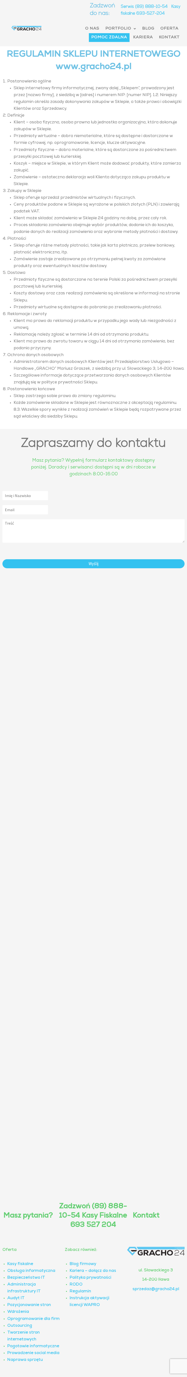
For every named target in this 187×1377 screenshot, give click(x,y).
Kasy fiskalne (20, 1264)
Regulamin (80, 1291)
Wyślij (94, 563)
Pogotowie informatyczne (33, 1346)
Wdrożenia (18, 1312)
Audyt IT (16, 1298)
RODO (76, 1285)
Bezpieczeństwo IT (26, 1278)
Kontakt (169, 38)
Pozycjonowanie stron (29, 1305)
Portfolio (118, 29)
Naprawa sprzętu (25, 1360)
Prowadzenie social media (33, 1353)
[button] (121, 28)
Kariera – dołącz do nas (93, 1271)
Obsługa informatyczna (31, 1271)
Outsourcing (19, 1326)
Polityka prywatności (90, 1278)
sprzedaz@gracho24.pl (155, 1289)
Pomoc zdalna (109, 38)
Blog (148, 29)
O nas (92, 29)
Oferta (169, 29)
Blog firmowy (83, 1264)
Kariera (143, 38)
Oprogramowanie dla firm (33, 1319)
